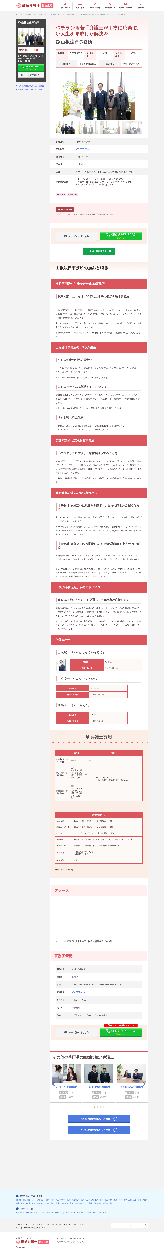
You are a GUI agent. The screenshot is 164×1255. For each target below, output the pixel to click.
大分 (85, 1203)
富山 (106, 1200)
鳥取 (47, 1203)
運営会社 (40, 1224)
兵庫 (17, 1203)
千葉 (68, 1200)
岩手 (28, 1200)
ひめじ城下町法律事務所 (99, 1087)
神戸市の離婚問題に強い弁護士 (95, 1129)
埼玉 (57, 1200)
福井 (111, 1200)
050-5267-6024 (83, 149)
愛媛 (66, 1203)
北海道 (18, 1200)
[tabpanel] (99, 96)
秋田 (33, 1200)
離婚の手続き (95, 7)
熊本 (80, 1203)
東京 (52, 1200)
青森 (24, 1200)
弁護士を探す (65, 7)
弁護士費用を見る (98, 251)
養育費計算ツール (125, 7)
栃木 (77, 1200)
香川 (57, 1203)
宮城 (38, 1200)
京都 (139, 1200)
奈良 (144, 1200)
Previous (53, 1084)
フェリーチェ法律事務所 (66, 1087)
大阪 (134, 1200)
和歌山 (27, 1203)
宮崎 (90, 1203)
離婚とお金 (80, 7)
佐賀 (95, 1203)
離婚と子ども (110, 7)
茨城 (73, 1200)
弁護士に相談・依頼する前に (97, 1212)
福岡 (76, 1203)
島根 (52, 1203)
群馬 (82, 1200)
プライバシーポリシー (53, 1224)
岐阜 (125, 1200)
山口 (43, 1203)
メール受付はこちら (78, 236)
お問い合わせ (77, 1224)
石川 (101, 1200)
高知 (71, 1203)
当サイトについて (28, 1224)
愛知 (115, 1200)
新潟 (87, 1200)
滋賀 (22, 1203)
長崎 (99, 1203)
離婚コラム (81, 1212)
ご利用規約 (66, 1224)
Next (144, 1084)
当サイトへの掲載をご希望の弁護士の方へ (31, 1228)
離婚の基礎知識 (47, 1212)
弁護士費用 (140, 7)
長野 (96, 1200)
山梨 (92, 1200)
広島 (33, 1203)
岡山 (38, 1203)
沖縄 (111, 1203)
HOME (18, 1224)
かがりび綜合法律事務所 (132, 1087)
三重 (130, 1200)
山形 (43, 1200)
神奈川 (62, 1200)
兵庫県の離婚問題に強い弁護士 (95, 1118)
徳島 (62, 1203)
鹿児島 (105, 1203)
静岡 (120, 1200)
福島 (47, 1200)
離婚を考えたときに (33, 1212)
